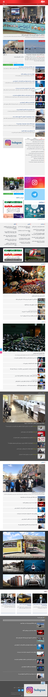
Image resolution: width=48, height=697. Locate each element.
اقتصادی (42, 264)
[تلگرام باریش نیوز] (34, 194)
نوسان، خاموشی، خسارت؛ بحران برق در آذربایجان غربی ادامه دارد (38, 238)
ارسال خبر (7, 193)
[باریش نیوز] (43, 1)
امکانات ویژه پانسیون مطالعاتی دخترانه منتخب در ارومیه (34, 423)
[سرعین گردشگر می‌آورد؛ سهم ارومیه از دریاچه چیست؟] (34, 47)
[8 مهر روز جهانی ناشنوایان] (8, 216)
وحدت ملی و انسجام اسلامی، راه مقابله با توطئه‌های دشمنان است (24, 95)
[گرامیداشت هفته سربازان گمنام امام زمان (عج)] (13, 206)
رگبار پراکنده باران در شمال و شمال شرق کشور (37, 160)
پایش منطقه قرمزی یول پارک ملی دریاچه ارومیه (27, 67)
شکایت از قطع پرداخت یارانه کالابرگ (39, 158)
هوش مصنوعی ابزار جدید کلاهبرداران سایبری (37, 156)
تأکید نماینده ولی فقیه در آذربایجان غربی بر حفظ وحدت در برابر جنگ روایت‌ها (23, 369)
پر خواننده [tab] (34, 138)
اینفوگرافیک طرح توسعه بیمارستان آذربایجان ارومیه (36, 219)
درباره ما (23, 687)
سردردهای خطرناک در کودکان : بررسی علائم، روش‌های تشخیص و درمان (10, 244)
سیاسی (43, 322)
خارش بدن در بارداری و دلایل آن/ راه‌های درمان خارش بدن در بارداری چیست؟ (21, 426)
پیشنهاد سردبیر (42, 41)
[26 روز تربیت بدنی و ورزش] (19, 216)
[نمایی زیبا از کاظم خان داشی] (13, 183)
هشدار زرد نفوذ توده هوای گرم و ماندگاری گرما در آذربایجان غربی (24, 81)
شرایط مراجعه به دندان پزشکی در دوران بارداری (27, 449)
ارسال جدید (8, 64)
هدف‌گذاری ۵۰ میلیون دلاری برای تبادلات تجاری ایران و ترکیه (33, 35)
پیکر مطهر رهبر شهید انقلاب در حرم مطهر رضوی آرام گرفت (27, 385)
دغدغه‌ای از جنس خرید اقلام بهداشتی (38, 493)
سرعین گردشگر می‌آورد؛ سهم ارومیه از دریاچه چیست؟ (35, 54)
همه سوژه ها (18, 64)
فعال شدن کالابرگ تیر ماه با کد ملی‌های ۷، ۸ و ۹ (28, 316)
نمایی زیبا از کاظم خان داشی (19, 191)
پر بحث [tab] (28, 138)
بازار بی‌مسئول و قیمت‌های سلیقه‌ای (38, 296)
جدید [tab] (41, 138)
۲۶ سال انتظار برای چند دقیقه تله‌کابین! (28, 131)
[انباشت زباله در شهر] (13, 47)
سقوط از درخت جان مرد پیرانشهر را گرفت (28, 74)
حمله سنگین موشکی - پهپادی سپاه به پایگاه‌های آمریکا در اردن (26, 376)
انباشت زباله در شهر (20, 57)
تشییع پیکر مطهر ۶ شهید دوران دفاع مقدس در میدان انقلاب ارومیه (10, 236)
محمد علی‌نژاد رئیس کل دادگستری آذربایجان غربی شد (26, 109)
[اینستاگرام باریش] (13, 142)
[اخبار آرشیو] (3, 4)
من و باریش (21, 41)
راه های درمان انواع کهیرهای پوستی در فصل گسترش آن (25, 437)
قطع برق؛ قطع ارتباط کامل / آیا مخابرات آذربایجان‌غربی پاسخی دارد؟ (38, 234)
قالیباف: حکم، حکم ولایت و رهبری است (30, 363)
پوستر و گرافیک (19, 198)
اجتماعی (42, 462)
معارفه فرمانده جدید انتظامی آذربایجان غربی (27, 102)
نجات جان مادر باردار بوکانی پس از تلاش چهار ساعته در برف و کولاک (10, 232)
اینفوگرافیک (41, 202)
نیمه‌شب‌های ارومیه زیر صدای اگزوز (38, 226)
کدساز (22, 695)
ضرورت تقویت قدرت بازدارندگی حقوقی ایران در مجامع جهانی (26, 381)
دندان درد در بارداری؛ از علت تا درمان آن (28, 454)
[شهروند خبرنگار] (4, 4)
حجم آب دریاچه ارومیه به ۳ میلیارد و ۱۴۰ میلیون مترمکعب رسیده (24, 116)
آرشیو (14, 687)
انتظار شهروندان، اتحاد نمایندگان (38, 353)
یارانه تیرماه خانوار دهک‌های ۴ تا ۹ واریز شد (29, 311)
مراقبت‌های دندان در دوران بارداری (29, 432)
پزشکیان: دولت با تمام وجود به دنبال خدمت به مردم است (25, 88)
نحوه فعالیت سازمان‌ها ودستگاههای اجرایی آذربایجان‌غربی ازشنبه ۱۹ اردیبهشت (10, 227)
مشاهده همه (18, 193)
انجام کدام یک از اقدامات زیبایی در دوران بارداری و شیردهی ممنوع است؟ (22, 443)
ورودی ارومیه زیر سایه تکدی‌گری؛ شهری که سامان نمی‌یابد (38, 230)
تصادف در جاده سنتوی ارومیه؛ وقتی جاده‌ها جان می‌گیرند (38, 241)
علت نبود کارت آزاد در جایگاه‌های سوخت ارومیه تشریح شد (10, 240)
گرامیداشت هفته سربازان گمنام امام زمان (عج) (14, 212)
